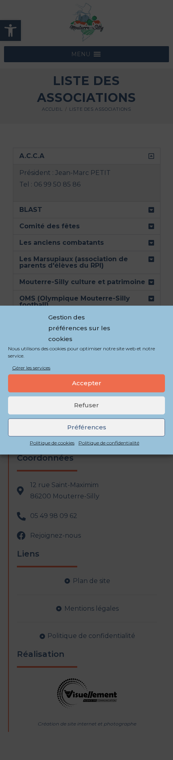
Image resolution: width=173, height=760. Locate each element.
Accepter (86, 383)
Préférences (86, 427)
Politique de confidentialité (108, 443)
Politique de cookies (52, 443)
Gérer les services (31, 368)
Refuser (86, 405)
